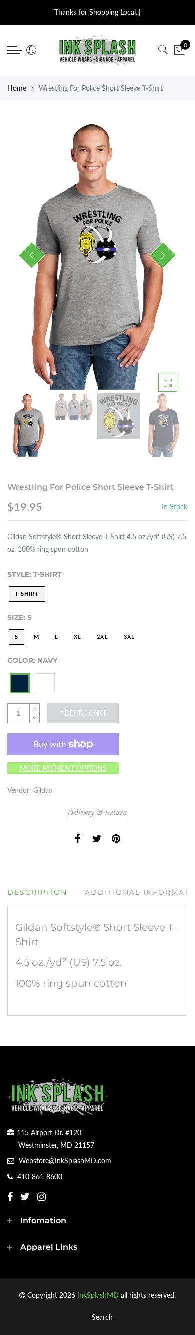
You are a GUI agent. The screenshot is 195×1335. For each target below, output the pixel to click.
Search (102, 1317)
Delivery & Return (98, 813)
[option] (98, 256)
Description (38, 892)
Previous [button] (32, 255)
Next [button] (163, 255)
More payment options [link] (63, 768)
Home (17, 88)
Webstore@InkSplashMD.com (65, 1160)
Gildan (43, 790)
